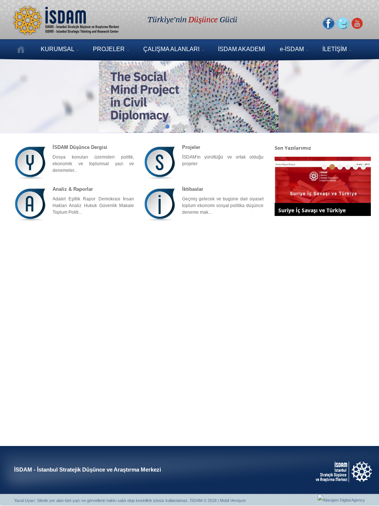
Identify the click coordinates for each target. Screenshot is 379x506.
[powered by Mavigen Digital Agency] (341, 500)
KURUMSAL (57, 49)
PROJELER (109, 49)
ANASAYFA (21, 49)
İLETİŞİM (334, 49)
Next (351, 92)
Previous (27, 92)
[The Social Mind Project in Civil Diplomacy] (189, 93)
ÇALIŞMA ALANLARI (171, 49)
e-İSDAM (292, 49)
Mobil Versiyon (233, 500)
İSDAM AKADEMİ (241, 49)
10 (218, 126)
